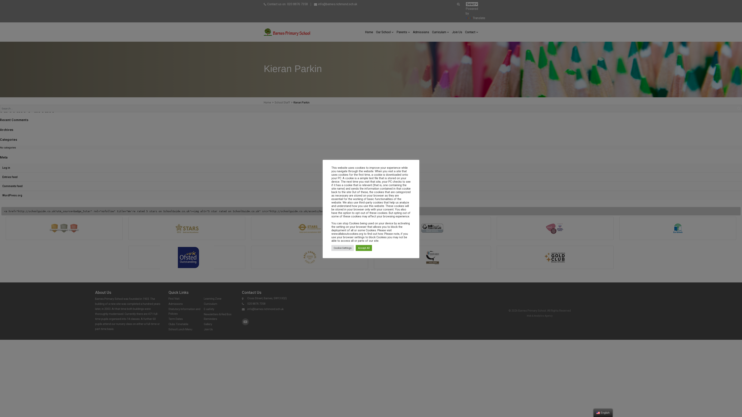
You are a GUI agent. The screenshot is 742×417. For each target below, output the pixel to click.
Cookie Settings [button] (342, 248)
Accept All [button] (364, 248)
